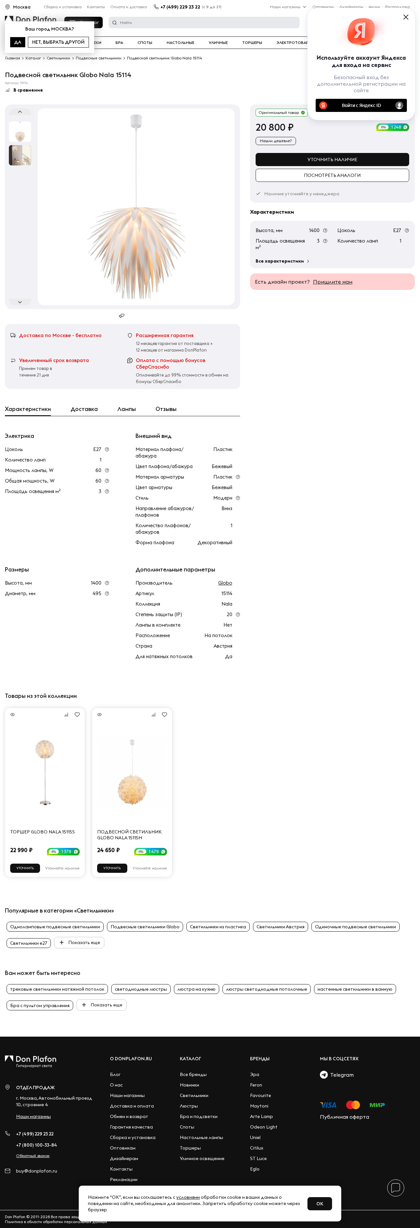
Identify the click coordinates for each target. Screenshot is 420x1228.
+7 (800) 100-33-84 (36, 1145)
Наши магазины (285, 6)
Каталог (190, 1059)
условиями (188, 1197)
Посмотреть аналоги (332, 175)
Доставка (84, 409)
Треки (95, 42)
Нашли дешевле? (276, 140)
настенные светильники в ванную (355, 989)
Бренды (260, 1059)
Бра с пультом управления (40, 1005)
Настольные (180, 42)
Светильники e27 (28, 943)
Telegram (341, 1074)
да (17, 42)
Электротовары (294, 42)
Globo (225, 583)
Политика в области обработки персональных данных (56, 1221)
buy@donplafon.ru (36, 1171)
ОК (319, 1204)
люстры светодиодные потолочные (266, 989)
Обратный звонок (33, 1155)
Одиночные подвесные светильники (355, 927)
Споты (144, 42)
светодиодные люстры (141, 989)
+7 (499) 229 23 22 (180, 7)
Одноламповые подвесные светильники (55, 927)
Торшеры (252, 42)
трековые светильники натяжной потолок (57, 989)
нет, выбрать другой (58, 42)
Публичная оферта (344, 1116)
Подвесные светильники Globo (145, 927)
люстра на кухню (197, 989)
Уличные (218, 42)
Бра (119, 42)
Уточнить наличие (332, 159)
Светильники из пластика (218, 927)
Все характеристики (280, 261)
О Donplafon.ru (131, 1059)
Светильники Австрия (280, 927)
